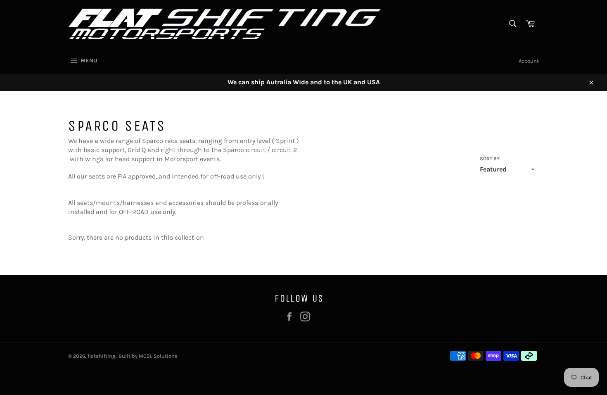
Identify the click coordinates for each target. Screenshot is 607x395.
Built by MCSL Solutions (148, 356)
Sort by (490, 159)
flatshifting (102, 356)
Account (529, 61)
